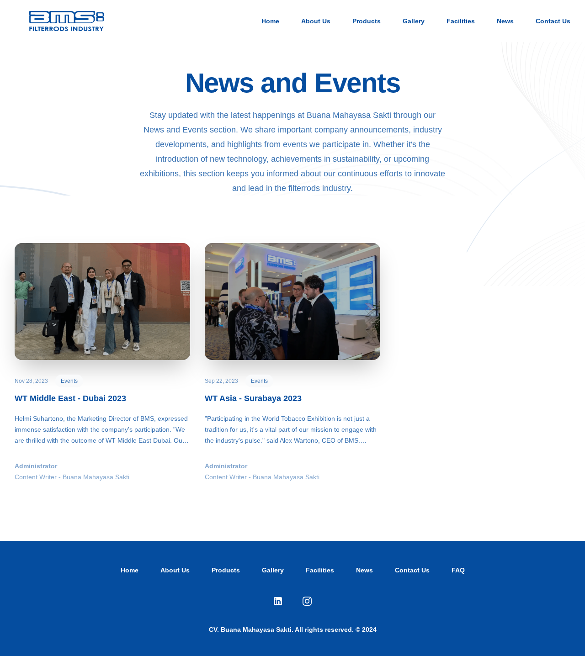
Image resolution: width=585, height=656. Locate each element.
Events (69, 381)
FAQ (458, 570)
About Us (315, 21)
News (505, 21)
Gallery (414, 21)
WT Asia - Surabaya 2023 (253, 398)
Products (366, 21)
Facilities (461, 21)
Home (270, 21)
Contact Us (553, 21)
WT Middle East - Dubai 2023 (70, 398)
